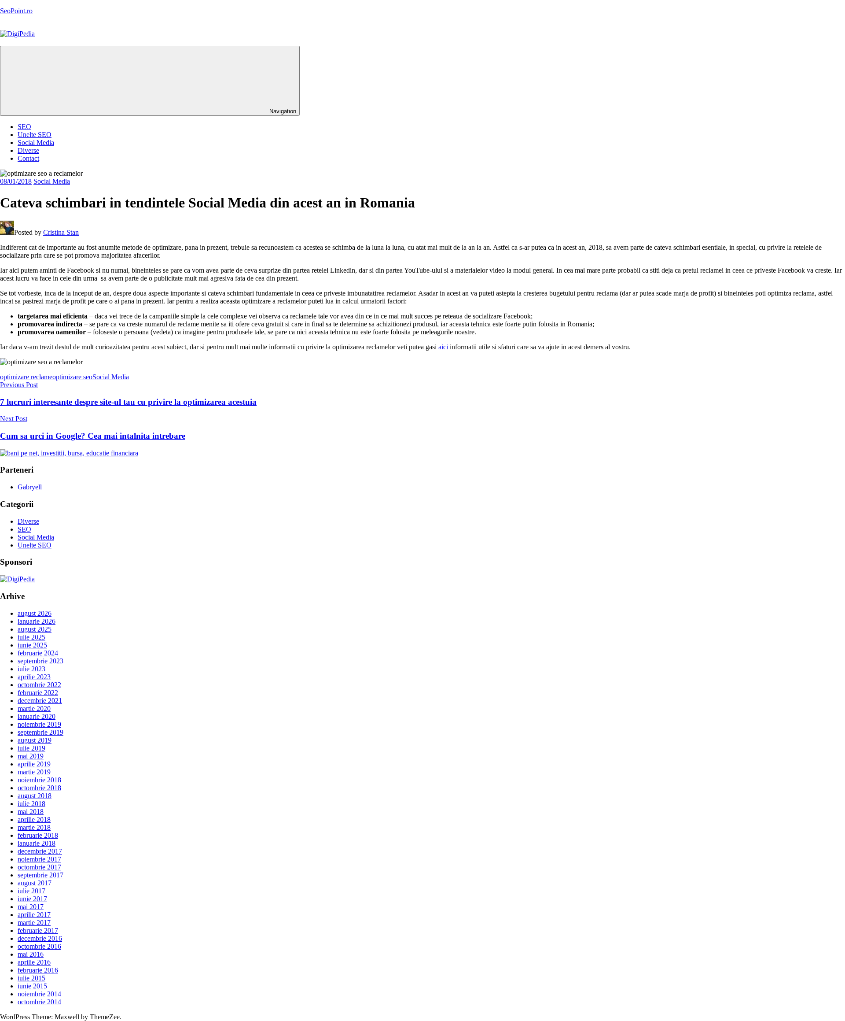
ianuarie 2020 (36, 716)
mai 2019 (31, 756)
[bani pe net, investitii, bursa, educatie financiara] (69, 453)
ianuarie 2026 (36, 621)
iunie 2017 (32, 899)
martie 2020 (34, 708)
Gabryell (30, 487)
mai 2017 (31, 906)
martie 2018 (34, 827)
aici (443, 347)
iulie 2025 (31, 637)
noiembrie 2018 (39, 780)
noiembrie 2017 (39, 859)
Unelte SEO (34, 134)
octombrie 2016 (39, 946)
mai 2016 (31, 954)
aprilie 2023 (34, 677)
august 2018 (34, 795)
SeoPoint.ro (16, 11)
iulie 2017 (31, 891)
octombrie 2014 (39, 1002)
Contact (28, 158)
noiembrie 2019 (39, 724)
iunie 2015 (32, 986)
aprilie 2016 (34, 962)
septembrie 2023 (40, 661)
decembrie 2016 (40, 938)
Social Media (36, 142)
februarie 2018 (38, 835)
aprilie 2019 (34, 764)
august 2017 (34, 883)
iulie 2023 (31, 669)
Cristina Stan (61, 232)
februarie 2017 (38, 930)
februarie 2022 (38, 692)
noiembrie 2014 (39, 994)
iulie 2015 (31, 978)
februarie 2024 (38, 653)
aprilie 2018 (34, 819)
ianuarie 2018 (36, 843)
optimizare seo (72, 377)
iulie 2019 (31, 748)
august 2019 (34, 740)
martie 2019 (34, 772)
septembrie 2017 (40, 875)
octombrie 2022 (39, 684)
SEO (24, 126)
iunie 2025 (32, 645)
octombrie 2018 (39, 788)
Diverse (28, 150)
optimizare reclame (26, 377)
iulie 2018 (31, 803)
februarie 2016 (38, 970)
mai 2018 (31, 811)
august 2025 (34, 629)
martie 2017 (34, 922)
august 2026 (34, 613)
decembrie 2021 (40, 700)
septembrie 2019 (40, 732)
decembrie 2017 (40, 851)
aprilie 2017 (34, 914)
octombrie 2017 (39, 867)
